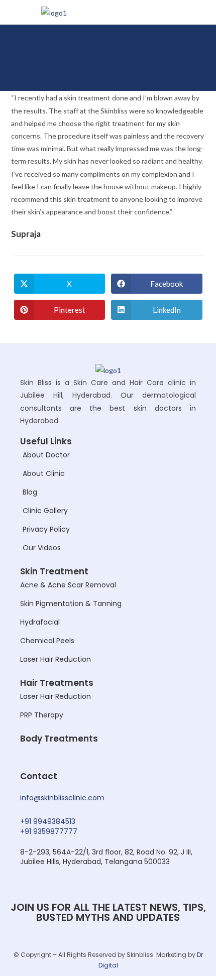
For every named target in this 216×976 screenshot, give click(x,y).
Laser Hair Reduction (55, 659)
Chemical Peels (47, 641)
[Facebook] (160, 72)
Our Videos (42, 548)
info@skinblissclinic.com (62, 798)
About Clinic (44, 473)
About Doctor (46, 455)
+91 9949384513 (47, 821)
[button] (198, 44)
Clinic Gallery (45, 511)
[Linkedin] (197, 72)
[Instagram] (178, 72)
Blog (30, 492)
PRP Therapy (41, 715)
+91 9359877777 (48, 831)
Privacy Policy (46, 529)
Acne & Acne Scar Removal (68, 585)
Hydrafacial (40, 622)
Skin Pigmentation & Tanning (71, 603)
